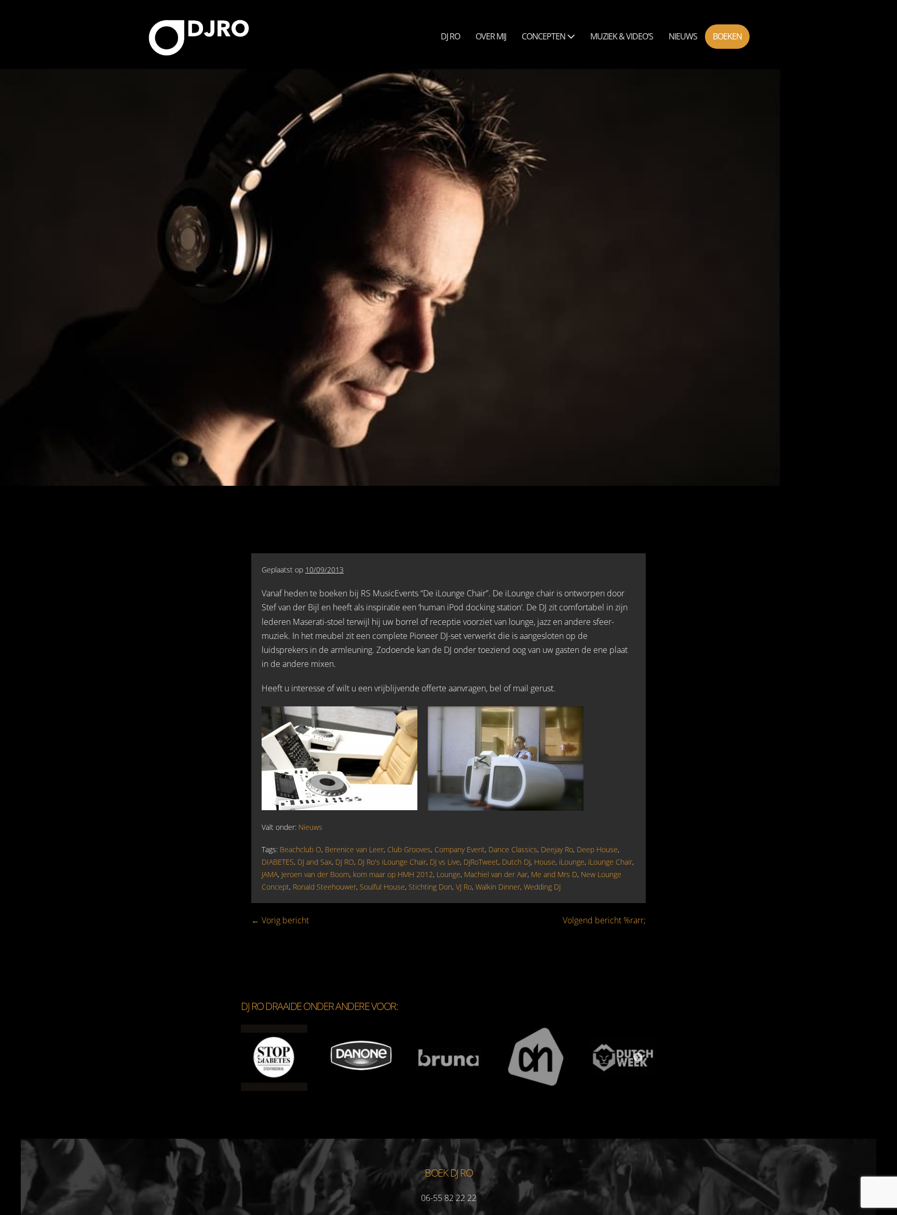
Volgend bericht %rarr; (604, 920)
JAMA (270, 874)
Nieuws (683, 36)
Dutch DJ (516, 862)
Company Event (459, 849)
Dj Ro (450, 36)
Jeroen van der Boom (315, 874)
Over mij (490, 36)
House (544, 862)
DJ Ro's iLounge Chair (392, 862)
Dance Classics (512, 849)
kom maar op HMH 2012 (393, 874)
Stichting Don (430, 887)
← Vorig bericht (280, 920)
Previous (259, 1058)
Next (638, 1058)
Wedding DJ (542, 887)
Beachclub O (300, 849)
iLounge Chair (610, 862)
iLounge (572, 862)
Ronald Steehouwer (324, 887)
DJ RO (344, 862)
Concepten (544, 36)
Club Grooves (409, 849)
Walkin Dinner (497, 887)
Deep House (597, 849)
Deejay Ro (557, 849)
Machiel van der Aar (495, 874)
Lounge (448, 874)
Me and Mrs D (554, 874)
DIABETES (278, 862)
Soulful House (382, 887)
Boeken (727, 36)
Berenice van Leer (354, 849)
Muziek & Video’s (621, 36)
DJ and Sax (314, 862)
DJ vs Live (445, 862)
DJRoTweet (481, 862)
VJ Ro (464, 887)
